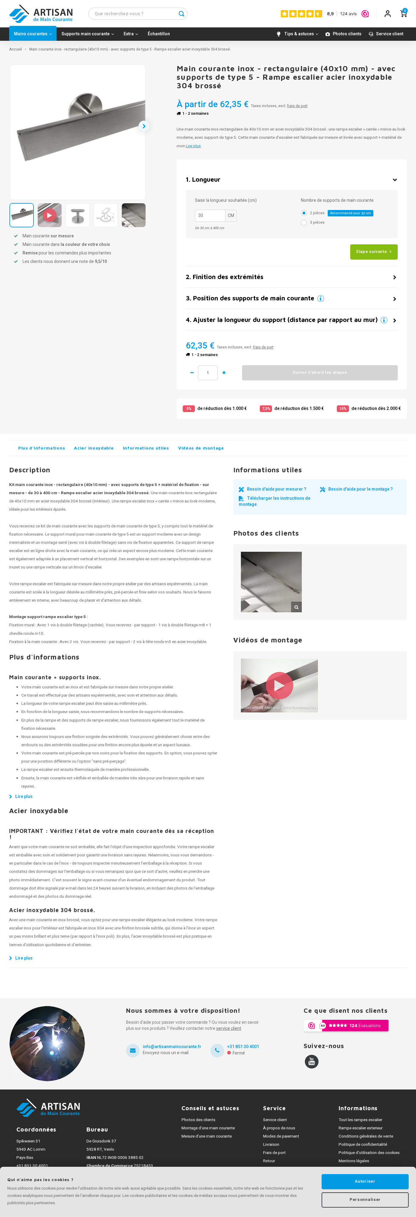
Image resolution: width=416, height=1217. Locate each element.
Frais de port (274, 1153)
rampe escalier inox (137, 501)
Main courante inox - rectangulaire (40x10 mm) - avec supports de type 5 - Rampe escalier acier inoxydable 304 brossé (129, 49)
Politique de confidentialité (363, 1145)
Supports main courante (86, 34)
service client (228, 1028)
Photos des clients (198, 1120)
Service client (389, 34)
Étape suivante (371, 252)
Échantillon (159, 34)
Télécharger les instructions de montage (274, 501)
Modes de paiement (281, 1136)
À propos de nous (279, 1128)
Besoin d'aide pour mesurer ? (276, 489)
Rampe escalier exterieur (361, 1128)
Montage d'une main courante (208, 1128)
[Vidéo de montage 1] (279, 685)
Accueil (15, 49)
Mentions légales (354, 1161)
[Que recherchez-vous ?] (181, 14)
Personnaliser (365, 1200)
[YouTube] (312, 1061)
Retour (269, 1161)
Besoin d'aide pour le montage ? (360, 489)
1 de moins (192, 373)
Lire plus (193, 146)
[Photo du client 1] (271, 582)
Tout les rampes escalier (360, 1120)
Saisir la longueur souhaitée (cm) (226, 201)
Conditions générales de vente (366, 1136)
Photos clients (347, 34)
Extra (129, 34)
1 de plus (224, 373)
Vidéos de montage (201, 447)
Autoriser (365, 1181)
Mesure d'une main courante (207, 1136)
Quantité (208, 372)
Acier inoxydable (94, 447)
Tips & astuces (299, 34)
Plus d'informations (41, 447)
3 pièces (317, 222)
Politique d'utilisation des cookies (369, 1153)
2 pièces (340, 213)
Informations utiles (146, 447)
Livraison (271, 1145)
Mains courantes (31, 34)
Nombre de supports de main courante (337, 201)
